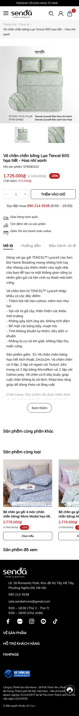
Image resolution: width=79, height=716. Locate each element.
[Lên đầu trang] (70, 707)
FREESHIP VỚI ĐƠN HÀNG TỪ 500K (37, 3)
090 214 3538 (38, 206)
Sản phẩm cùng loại (22, 451)
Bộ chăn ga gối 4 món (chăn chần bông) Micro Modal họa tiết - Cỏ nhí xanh (27, 516)
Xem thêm (39, 408)
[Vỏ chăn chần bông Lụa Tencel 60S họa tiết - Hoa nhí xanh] (39, 84)
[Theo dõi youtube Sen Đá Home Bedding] (43, 620)
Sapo (32, 705)
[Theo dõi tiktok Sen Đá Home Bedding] (55, 620)
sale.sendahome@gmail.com (29, 601)
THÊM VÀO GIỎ (53, 194)
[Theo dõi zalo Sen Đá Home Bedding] (20, 620)
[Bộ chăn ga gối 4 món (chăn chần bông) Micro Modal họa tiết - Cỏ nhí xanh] (27, 482)
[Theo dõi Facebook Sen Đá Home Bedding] (8, 620)
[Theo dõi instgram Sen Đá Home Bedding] (31, 620)
